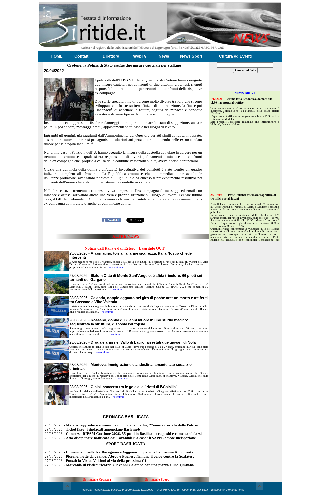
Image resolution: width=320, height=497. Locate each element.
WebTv (139, 56)
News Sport (191, 56)
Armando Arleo (235, 489)
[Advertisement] (126, 208)
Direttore (111, 56)
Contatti (82, 56)
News (164, 56)
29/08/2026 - (121, 425)
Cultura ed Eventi (235, 56)
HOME (57, 56)
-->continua (116, 267)
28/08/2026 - (129, 322)
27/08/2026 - (96, 461)
